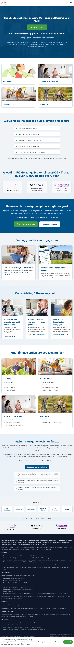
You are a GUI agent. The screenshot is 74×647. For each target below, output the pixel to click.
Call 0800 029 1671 (27, 224)
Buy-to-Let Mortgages (13, 416)
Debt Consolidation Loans (50, 385)
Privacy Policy (5, 636)
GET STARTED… (37, 27)
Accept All (68, 642)
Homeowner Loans (48, 382)
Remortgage (9, 382)
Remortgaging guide (38, 334)
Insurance (44, 416)
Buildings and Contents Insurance (52, 422)
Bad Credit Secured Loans (50, 390)
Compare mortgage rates (51, 277)
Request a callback (49, 224)
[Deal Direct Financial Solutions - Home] (4, 3)
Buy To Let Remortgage (13, 422)
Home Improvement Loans (50, 387)
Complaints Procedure (16, 636)
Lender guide (11, 336)
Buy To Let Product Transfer (14, 425)
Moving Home (10, 385)
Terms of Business (29, 636)
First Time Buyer (11, 387)
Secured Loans (47, 379)
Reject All (58, 642)
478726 (48, 549)
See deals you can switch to (37, 467)
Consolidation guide (62, 334)
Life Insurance (47, 420)
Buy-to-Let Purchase (12, 420)
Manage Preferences (45, 642)
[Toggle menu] (71, 3)
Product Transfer (11, 390)
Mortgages (8, 379)
